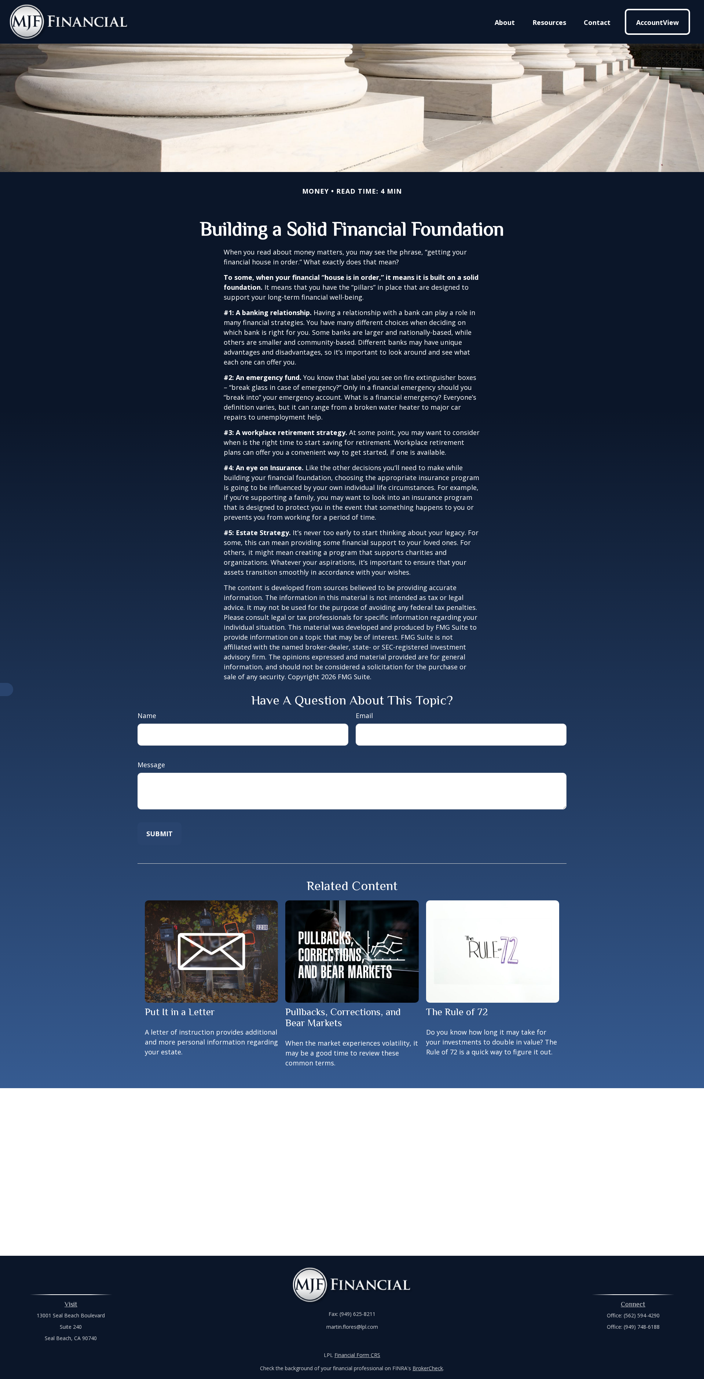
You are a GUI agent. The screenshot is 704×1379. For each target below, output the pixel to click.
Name (147, 715)
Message (151, 764)
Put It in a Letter (180, 1011)
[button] (504, 22)
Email (364, 715)
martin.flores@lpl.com (352, 1326)
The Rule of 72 (457, 1011)
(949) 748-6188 (642, 1326)
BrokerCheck (427, 1368)
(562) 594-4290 (642, 1315)
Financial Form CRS (357, 1354)
